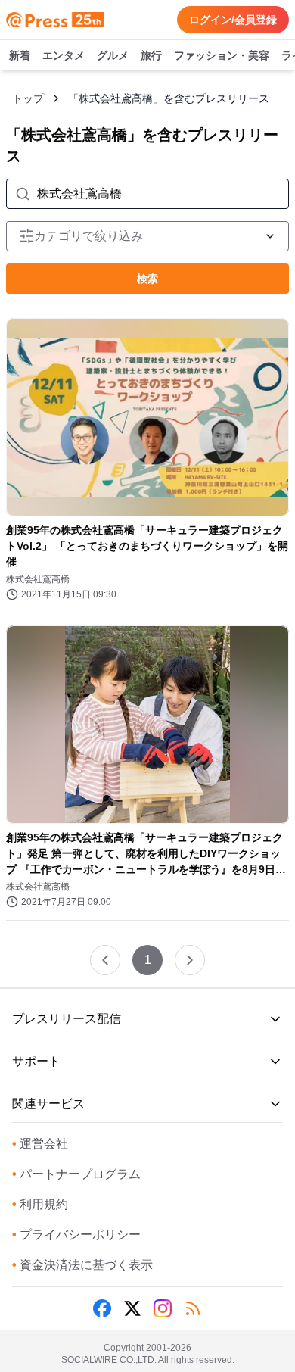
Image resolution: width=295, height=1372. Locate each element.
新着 (19, 55)
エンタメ (63, 55)
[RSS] (193, 1308)
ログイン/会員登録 (233, 20)
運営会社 (40, 1143)
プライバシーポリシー (76, 1234)
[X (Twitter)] (132, 1308)
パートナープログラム (76, 1174)
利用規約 (40, 1204)
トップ (28, 98)
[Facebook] (102, 1308)
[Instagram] (163, 1308)
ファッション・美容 (221, 55)
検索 (147, 279)
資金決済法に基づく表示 (82, 1264)
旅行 (151, 55)
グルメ (113, 55)
